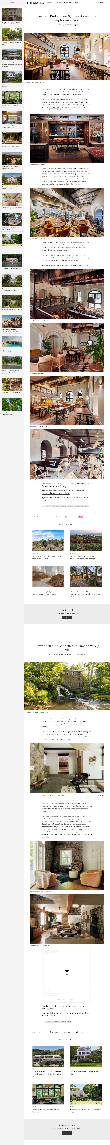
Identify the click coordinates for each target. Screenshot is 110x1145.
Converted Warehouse (59, 506)
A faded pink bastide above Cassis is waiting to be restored (11, 228)
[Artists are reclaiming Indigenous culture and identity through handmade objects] (48, 576)
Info (101, 2)
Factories (70, 506)
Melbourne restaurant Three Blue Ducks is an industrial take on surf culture (63, 491)
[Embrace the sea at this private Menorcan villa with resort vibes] (12, 321)
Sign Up (67, 617)
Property (49, 2)
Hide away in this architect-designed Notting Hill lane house (11, 126)
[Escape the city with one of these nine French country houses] (12, 404)
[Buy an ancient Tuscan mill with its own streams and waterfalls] (12, 301)
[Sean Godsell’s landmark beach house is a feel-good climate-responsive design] (86, 540)
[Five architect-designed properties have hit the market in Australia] (48, 540)
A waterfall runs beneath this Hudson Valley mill (11, 43)
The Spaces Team (72, 13)
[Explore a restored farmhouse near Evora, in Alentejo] (12, 342)
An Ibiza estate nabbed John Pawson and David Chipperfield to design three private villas (47, 1074)
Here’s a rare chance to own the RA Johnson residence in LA (11, 393)
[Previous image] (32, 768)
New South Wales (55, 107)
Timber (69, 1021)
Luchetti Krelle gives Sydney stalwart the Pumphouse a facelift (11, 23)
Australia (48, 506)
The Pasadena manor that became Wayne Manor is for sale (10, 167)
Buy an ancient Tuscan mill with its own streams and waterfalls (12, 310)
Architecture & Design (61, 2)
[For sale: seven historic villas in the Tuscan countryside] (12, 179)
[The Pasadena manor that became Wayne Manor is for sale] (12, 158)
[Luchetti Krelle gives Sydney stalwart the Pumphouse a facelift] (12, 14)
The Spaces (35, 3)
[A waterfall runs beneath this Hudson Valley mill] (12, 34)
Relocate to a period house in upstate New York (84, 1073)
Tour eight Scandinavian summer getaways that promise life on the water (10, 372)
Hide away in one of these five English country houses (85, 1111)
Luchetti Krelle (47, 168)
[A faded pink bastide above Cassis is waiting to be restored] (12, 219)
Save (81, 516)
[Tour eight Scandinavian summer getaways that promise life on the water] (12, 362)
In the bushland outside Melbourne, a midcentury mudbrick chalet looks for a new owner (85, 594)
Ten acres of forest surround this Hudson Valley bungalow (46, 1111)
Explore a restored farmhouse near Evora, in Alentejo (11, 350)
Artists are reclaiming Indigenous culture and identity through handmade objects (47, 593)
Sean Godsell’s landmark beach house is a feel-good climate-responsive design (84, 557)
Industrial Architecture (81, 506)
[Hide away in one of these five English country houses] (86, 1094)
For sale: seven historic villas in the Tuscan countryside (10, 187)
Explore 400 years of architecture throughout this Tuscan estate (10, 289)
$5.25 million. (67, 739)
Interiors (59, 13)
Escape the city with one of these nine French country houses (11, 413)
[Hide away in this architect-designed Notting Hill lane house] (12, 117)
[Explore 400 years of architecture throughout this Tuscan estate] (12, 280)
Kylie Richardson (72, 642)
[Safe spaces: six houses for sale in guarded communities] (12, 138)
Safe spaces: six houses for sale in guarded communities (10, 146)
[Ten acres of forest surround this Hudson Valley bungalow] (48, 1094)
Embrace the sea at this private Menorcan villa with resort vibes (10, 330)
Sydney (81, 168)
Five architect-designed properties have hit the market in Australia (47, 557)
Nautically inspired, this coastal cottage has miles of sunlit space (12, 208)
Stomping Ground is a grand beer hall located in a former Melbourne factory (65, 485)
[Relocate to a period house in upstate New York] (86, 1056)
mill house (49, 1021)
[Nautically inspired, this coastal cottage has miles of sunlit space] (12, 199)
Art (33, 589)
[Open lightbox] (103, 794)
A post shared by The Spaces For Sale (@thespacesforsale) (73, 999)
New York (56, 1021)
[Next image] (102, 768)
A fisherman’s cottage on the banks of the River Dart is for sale (11, 269)
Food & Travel (73, 2)
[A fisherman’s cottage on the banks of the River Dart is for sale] (12, 260)
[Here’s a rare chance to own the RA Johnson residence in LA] (12, 384)
